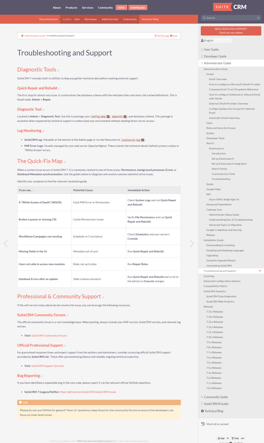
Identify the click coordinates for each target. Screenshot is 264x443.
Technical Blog (150, 19)
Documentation (49, 19)
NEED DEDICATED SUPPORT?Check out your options (231, 30)
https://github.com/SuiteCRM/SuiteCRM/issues (88, 391)
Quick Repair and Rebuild (37, 88)
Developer (91, 19)
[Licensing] (192, 243)
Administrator (110, 19)
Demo (121, 7)
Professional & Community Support (59, 296)
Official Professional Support (40, 345)
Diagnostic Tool (29, 109)
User (77, 19)
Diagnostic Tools (37, 69)
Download (138, 7)
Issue (174, 35)
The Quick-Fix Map (40, 161)
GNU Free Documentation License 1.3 (96, 441)
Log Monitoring (29, 131)
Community (130, 19)
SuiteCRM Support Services (47, 365)
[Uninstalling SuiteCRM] (5, 243)
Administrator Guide (35, 35)
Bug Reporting (29, 376)
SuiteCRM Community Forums (41, 315)
